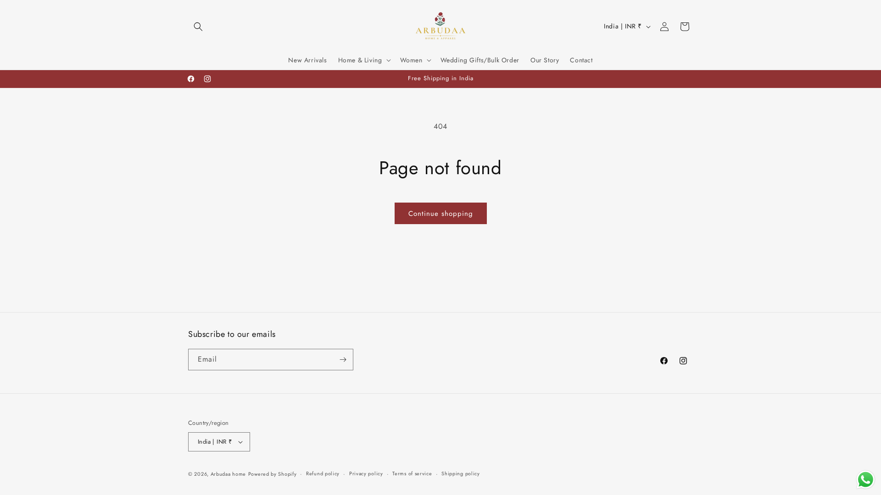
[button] (198, 26)
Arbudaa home (228, 474)
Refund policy (323, 473)
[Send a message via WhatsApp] (865, 479)
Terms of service (412, 473)
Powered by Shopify (272, 474)
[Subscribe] (343, 359)
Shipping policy (460, 473)
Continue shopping (440, 214)
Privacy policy (366, 473)
